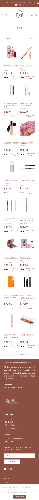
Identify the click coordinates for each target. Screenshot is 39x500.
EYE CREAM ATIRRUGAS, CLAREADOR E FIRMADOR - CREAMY (11, 182)
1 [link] (13, 354)
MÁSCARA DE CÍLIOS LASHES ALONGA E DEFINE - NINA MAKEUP (11, 335)
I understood (20, 496)
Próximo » (22, 354)
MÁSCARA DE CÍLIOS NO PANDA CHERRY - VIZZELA (11, 66)
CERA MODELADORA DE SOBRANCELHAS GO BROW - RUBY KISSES (27, 220)
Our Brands (9, 422)
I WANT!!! (11, 461)
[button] (2, 15)
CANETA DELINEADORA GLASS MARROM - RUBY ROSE (11, 105)
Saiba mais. (27, 492)
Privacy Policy (10, 425)
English (6, 482)
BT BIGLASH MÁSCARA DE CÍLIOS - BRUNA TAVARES (11, 142)
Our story (8, 419)
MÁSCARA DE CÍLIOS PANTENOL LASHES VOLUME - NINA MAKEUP (27, 297)
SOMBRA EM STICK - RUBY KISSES (11, 219)
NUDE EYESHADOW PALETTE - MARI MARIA (26, 334)
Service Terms (10, 441)
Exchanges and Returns (14, 438)
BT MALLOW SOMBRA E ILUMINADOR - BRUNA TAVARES (26, 143)
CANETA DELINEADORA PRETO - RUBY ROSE (26, 104)
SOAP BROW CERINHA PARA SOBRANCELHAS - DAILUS (26, 259)
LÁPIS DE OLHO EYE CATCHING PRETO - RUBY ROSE (27, 67)
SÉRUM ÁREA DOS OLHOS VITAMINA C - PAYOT (11, 296)
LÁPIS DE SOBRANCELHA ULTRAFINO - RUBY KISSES (27, 181)
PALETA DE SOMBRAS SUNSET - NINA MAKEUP (11, 258)
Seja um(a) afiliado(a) (13, 428)
